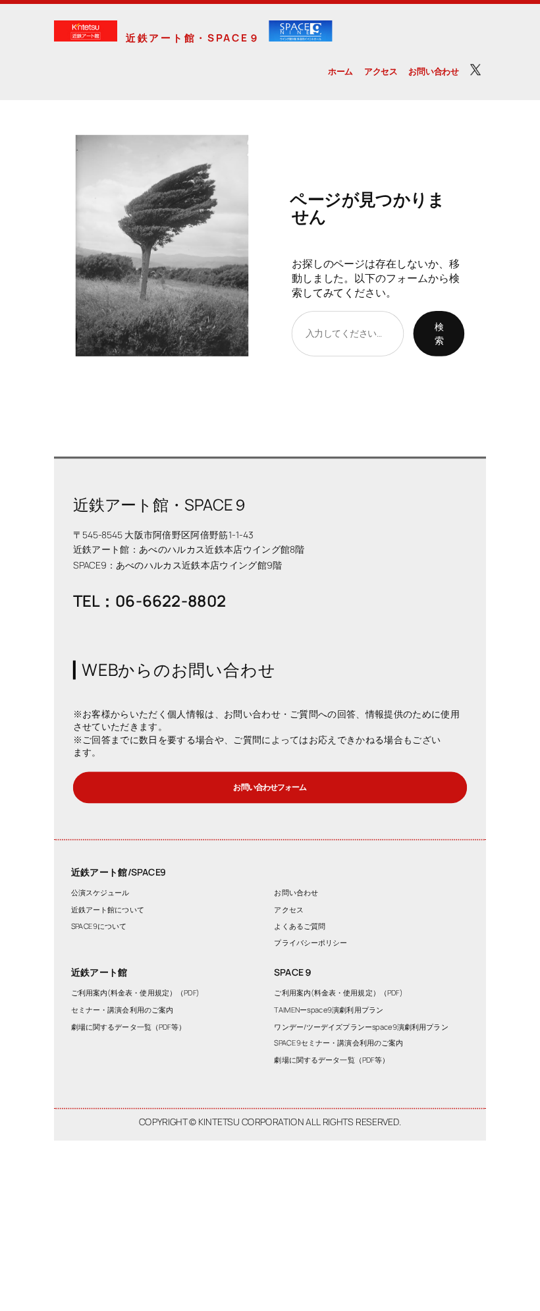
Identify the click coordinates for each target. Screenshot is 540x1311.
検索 (439, 333)
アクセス (381, 71)
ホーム (340, 71)
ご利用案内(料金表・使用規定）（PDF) (135, 992)
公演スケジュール (100, 892)
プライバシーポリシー (310, 942)
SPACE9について (99, 926)
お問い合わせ (433, 71)
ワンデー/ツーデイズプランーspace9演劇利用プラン (361, 1026)
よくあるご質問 (299, 926)
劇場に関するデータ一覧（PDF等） (128, 1026)
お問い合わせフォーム (269, 787)
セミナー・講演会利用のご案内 (122, 1010)
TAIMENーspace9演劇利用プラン (328, 1010)
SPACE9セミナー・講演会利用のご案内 (338, 1042)
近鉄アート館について (107, 909)
